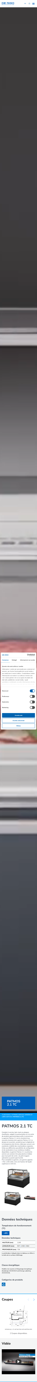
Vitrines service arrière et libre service (17, 1116)
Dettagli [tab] (14, 660)
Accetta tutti (18, 715)
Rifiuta (18, 725)
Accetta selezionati (18, 720)
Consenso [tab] (5, 660)
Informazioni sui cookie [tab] (27, 660)
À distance (6, 1115)
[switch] (32, 696)
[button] (33, 3)
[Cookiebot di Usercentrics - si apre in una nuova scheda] (27, 655)
